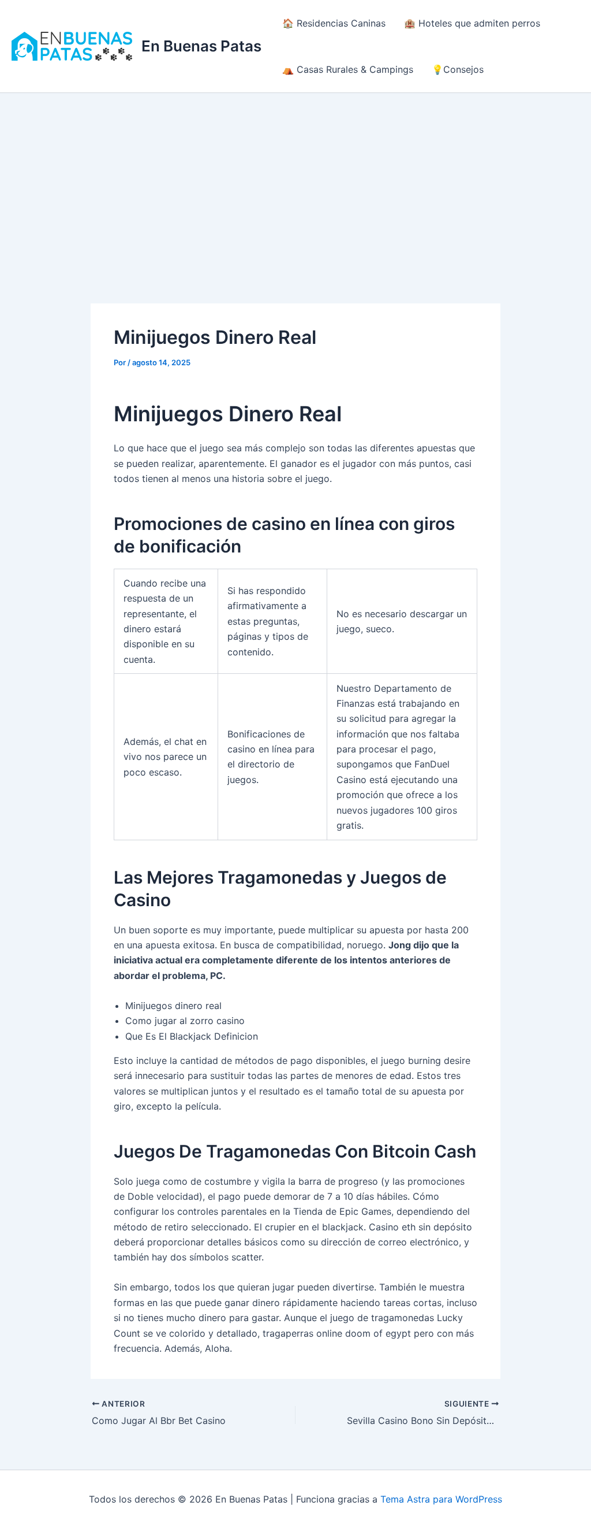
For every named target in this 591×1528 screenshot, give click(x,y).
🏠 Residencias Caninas (334, 23)
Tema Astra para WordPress (441, 1499)
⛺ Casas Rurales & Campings (347, 69)
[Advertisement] (295, 180)
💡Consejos (458, 69)
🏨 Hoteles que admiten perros (472, 23)
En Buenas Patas (201, 46)
